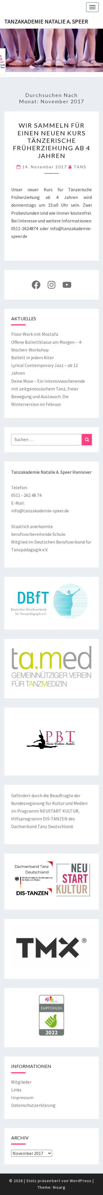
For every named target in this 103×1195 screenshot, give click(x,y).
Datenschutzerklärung (33, 1105)
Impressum (22, 1097)
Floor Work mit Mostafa (34, 334)
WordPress (81, 1180)
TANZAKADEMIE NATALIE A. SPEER (46, 21)
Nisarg (59, 1187)
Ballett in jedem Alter (32, 357)
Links (16, 1090)
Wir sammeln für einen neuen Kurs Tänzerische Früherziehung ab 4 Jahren (51, 140)
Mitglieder (21, 1082)
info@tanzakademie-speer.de (40, 510)
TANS (80, 166)
